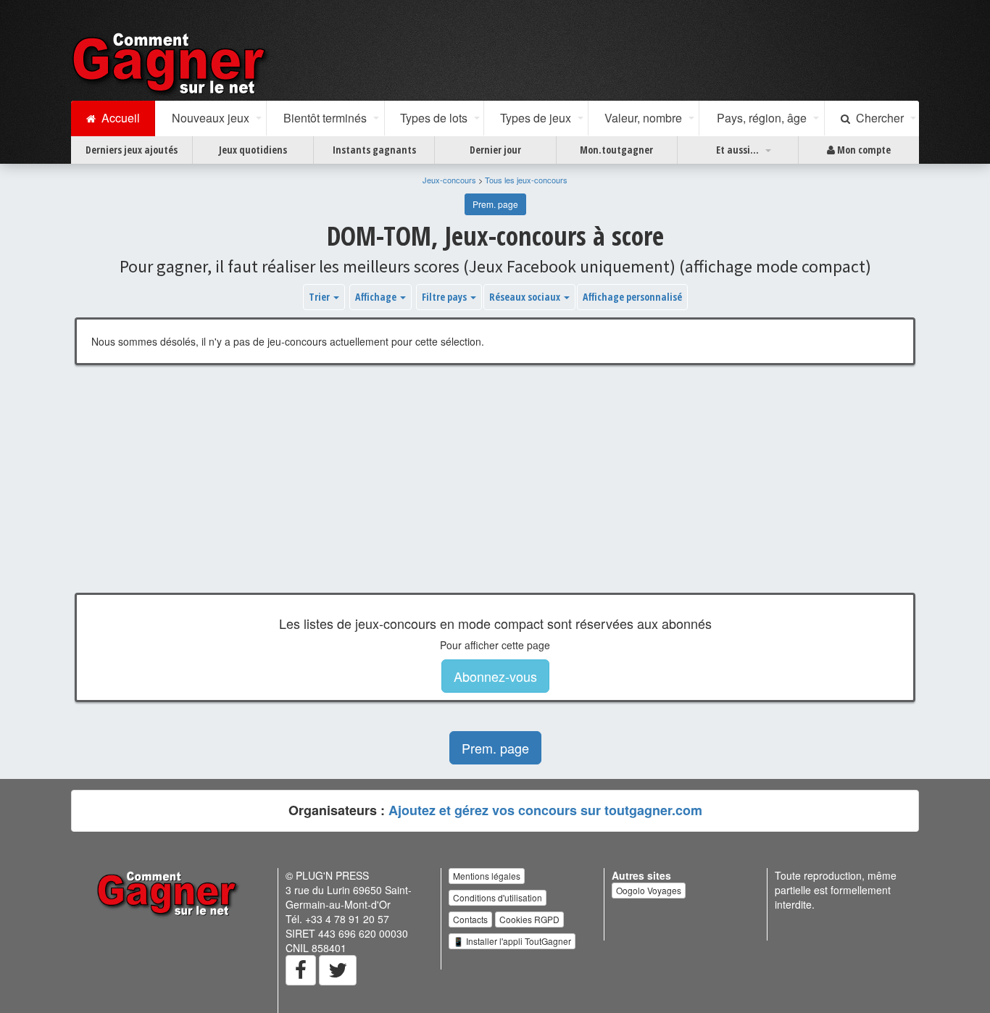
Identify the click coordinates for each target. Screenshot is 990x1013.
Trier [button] (320, 297)
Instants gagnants (374, 150)
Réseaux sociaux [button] (525, 297)
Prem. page (495, 204)
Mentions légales (486, 876)
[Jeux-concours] (172, 63)
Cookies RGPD (529, 919)
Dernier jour (495, 150)
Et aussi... (737, 150)
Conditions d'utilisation (497, 897)
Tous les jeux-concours (526, 179)
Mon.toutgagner (616, 150)
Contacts (470, 919)
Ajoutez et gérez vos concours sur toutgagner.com (545, 810)
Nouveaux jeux (210, 117)
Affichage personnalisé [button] (632, 297)
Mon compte (863, 150)
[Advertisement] (495, 490)
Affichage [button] (377, 297)
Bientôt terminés (325, 117)
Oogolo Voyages (648, 890)
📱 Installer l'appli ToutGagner (512, 941)
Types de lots (433, 117)
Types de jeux (535, 117)
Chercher (877, 117)
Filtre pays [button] (445, 297)
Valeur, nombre (643, 117)
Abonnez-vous (495, 676)
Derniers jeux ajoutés (132, 150)
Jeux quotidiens (253, 150)
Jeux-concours (449, 179)
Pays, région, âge (762, 117)
